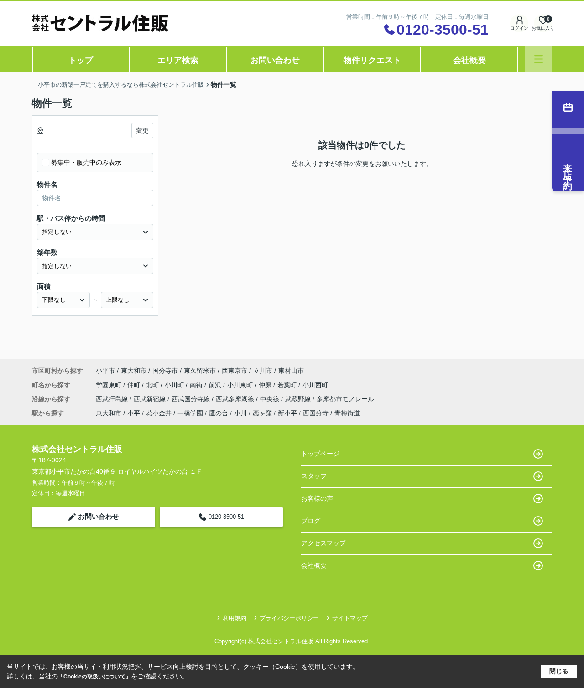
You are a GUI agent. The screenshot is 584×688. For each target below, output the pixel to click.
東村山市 (291, 370)
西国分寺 (315, 413)
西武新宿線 (150, 399)
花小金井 (159, 413)
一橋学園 (190, 413)
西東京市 (234, 370)
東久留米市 (200, 370)
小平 (133, 413)
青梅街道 (347, 413)
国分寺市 (165, 370)
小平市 (105, 370)
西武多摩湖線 (236, 399)
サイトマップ (350, 618)
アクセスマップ (323, 543)
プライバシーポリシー (289, 618)
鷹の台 (218, 413)
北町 (153, 384)
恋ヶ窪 (262, 413)
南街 (197, 384)
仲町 (134, 384)
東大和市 (133, 370)
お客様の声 (317, 498)
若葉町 (287, 384)
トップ (80, 60)
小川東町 (241, 384)
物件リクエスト (372, 60)
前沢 (216, 384)
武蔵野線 (299, 399)
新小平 (287, 413)
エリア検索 (177, 60)
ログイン (519, 28)
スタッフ (314, 476)
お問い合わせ (275, 60)
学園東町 (109, 384)
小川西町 (315, 384)
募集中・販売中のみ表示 (86, 162)
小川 (240, 413)
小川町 (175, 384)
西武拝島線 (113, 399)
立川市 (262, 370)
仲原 (266, 384)
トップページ (320, 453)
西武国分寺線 (192, 399)
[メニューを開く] (539, 59)
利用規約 (234, 618)
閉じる (558, 671)
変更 (142, 130)
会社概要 (469, 60)
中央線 (270, 399)
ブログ (310, 520)
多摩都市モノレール (345, 399)
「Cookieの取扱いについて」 (94, 676)
